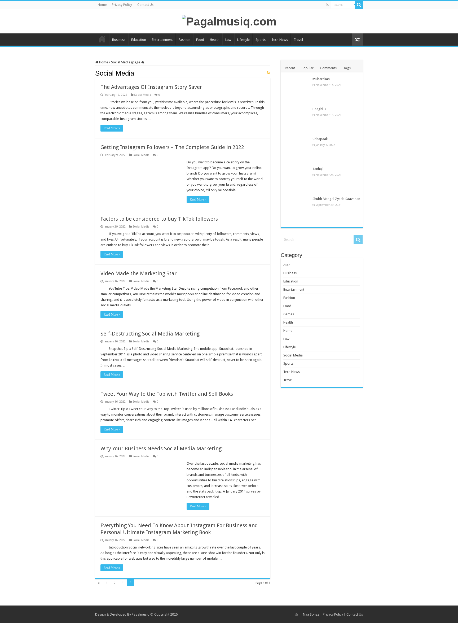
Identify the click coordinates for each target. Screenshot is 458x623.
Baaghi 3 (319, 109)
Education (138, 40)
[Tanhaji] (296, 180)
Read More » (112, 128)
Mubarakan (321, 79)
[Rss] (327, 5)
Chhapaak (320, 139)
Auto (286, 265)
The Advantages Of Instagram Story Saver (151, 87)
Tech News (279, 40)
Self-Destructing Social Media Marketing (150, 333)
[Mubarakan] (296, 90)
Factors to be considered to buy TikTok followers (159, 219)
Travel (298, 40)
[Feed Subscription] (268, 73)
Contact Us (145, 5)
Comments (328, 68)
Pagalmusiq (140, 614)
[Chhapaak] (296, 150)
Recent (290, 68)
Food (200, 40)
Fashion (184, 40)
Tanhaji (317, 169)
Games (288, 314)
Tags (347, 68)
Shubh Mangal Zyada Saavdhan (336, 199)
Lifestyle (243, 40)
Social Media (142, 95)
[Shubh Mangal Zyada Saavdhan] (296, 210)
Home (102, 5)
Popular (308, 68)
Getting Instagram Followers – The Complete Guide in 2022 (172, 147)
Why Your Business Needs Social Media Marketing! (161, 448)
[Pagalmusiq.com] (229, 20)
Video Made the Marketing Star (138, 273)
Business (118, 40)
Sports (261, 40)
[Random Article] (357, 39)
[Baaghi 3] (296, 120)
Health (214, 40)
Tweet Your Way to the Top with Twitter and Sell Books (166, 394)
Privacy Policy (122, 5)
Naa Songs (311, 614)
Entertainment (162, 40)
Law (228, 40)
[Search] (359, 5)
